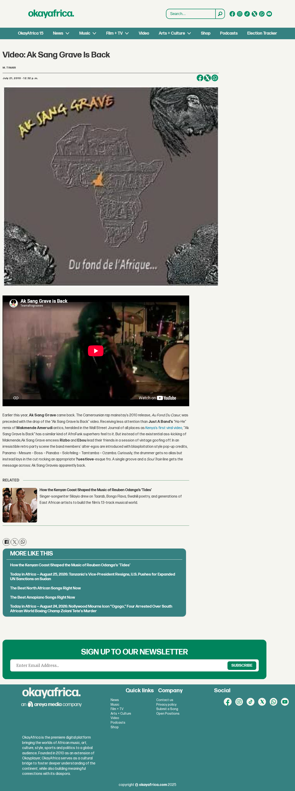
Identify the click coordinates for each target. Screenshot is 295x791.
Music (84, 33)
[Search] (219, 13)
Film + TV (114, 33)
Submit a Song (167, 709)
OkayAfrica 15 (30, 33)
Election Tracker (262, 33)
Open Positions (168, 714)
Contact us (164, 700)
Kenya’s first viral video (163, 428)
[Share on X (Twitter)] (207, 78)
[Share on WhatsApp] (214, 78)
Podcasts (229, 33)
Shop (205, 33)
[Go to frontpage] (51, 13)
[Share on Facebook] (200, 78)
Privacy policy (166, 705)
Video (144, 33)
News (58, 33)
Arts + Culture (172, 33)
